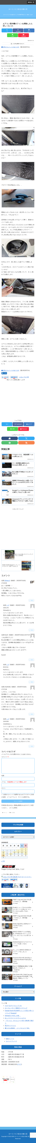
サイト (3, 788)
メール (14, 782)
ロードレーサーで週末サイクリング (16, 1008)
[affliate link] (15, 885)
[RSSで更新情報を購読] (26, 442)
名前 (2, 775)
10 (3, 852)
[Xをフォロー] (26, 438)
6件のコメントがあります (11, 47)
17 (3, 854)
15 (22, 852)
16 (25, 852)
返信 (32, 600)
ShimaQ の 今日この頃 (13, 1015)
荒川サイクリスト (10, 1025)
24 (3, 855)
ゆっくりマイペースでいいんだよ (15, 1018)
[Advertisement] (18, 399)
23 (25, 854)
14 (18, 852)
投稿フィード (10, 1038)
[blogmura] (16, 877)
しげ (7, 605)
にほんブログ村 (24, 377)
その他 (4, 373)
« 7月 (3, 861)
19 (10, 854)
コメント (5, 756)
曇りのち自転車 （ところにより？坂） (17, 1028)
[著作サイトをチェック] (9, 438)
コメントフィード (11, 1041)
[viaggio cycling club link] (8, 866)
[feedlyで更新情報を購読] (9, 442)
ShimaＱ (7, 580)
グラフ (19, 1064)
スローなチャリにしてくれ (13, 1005)
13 (14, 852)
